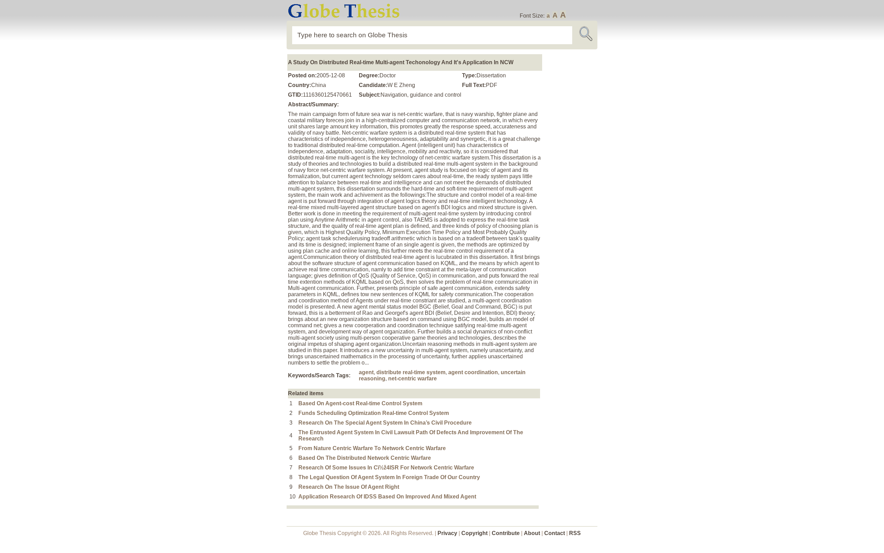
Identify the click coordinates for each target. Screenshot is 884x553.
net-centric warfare (412, 378)
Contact (555, 533)
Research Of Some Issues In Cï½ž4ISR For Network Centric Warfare (386, 467)
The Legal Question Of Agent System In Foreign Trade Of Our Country (389, 477)
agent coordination (473, 372)
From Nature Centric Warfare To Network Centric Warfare (372, 448)
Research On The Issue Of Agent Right (348, 487)
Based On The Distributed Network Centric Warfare (364, 458)
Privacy (447, 533)
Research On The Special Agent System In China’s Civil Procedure (385, 423)
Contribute (506, 533)
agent (366, 372)
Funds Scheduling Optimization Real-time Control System (373, 413)
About (532, 533)
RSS (575, 533)
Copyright (474, 533)
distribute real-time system (410, 372)
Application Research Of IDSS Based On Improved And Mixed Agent (387, 496)
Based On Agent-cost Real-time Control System (360, 403)
